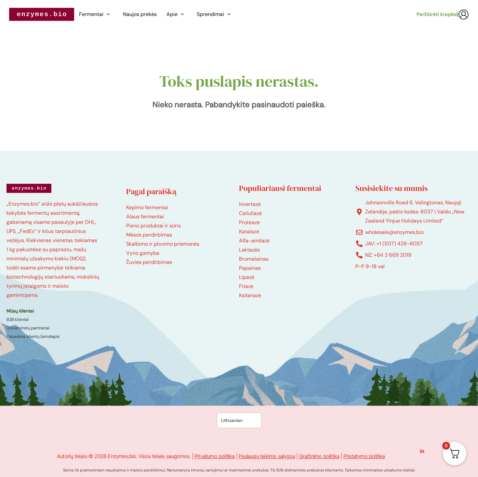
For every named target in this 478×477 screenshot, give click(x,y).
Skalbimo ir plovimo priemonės (162, 243)
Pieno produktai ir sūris (153, 225)
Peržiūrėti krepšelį (437, 14)
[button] (108, 14)
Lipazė (246, 277)
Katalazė (249, 231)
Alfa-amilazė (254, 240)
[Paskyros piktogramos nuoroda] (463, 14)
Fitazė (246, 286)
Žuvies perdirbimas (149, 262)
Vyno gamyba (142, 253)
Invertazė (250, 204)
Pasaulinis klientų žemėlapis (33, 336)
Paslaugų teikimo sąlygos (267, 456)
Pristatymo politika (364, 456)
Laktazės (249, 249)
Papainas (250, 268)
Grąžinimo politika (319, 456)
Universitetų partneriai (28, 328)
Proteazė (249, 222)
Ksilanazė (250, 295)
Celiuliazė (250, 213)
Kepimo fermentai (147, 207)
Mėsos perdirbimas (149, 234)
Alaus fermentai (145, 216)
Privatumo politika (214, 456)
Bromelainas (254, 258)
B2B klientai (18, 319)
